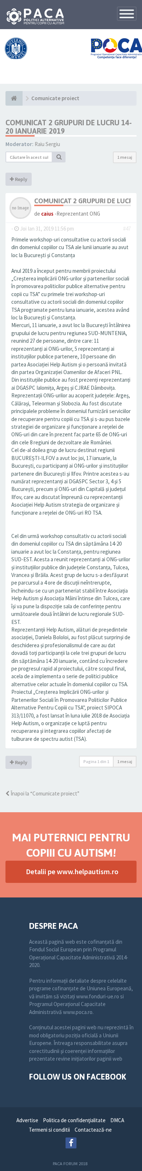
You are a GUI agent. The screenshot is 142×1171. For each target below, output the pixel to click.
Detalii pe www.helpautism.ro (72, 871)
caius (47, 213)
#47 (127, 228)
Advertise (27, 1120)
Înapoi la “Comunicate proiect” (44, 793)
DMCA (117, 1120)
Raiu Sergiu (47, 144)
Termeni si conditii (49, 1129)
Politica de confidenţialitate (74, 1120)
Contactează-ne (93, 1129)
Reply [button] (20, 179)
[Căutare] (59, 157)
